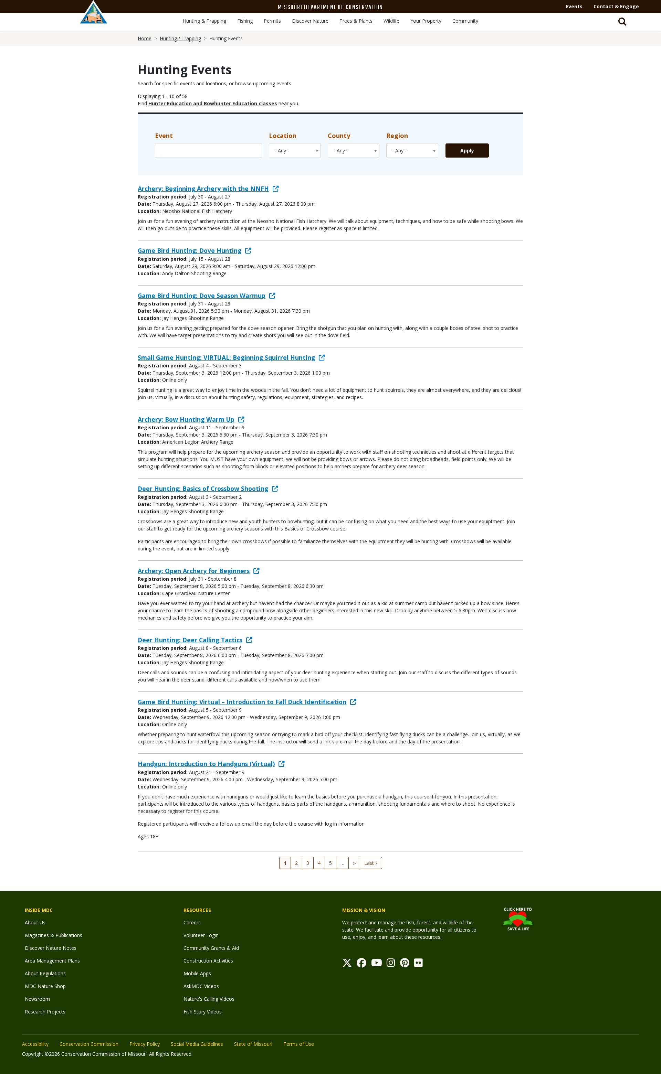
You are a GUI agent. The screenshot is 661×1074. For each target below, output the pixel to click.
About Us (35, 922)
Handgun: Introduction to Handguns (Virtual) (206, 764)
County (339, 135)
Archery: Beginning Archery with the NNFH (203, 188)
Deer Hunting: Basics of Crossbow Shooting (203, 488)
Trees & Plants (356, 21)
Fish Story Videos (202, 1011)
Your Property (425, 21)
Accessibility (35, 1044)
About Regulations (45, 973)
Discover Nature (310, 21)
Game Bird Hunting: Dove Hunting (189, 250)
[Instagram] (391, 964)
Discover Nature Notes (50, 948)
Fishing (245, 21)
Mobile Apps (197, 973)
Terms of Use (298, 1044)
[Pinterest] (404, 964)
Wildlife (391, 21)
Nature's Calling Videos (208, 999)
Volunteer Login (201, 935)
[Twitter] (347, 964)
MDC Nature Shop (45, 986)
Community (465, 21)
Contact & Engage (616, 6)
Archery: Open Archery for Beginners (194, 571)
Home (144, 38)
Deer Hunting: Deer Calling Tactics (190, 640)
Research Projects (45, 1011)
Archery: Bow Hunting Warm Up (186, 419)
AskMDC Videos (201, 986)
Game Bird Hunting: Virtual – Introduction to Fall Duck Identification (242, 702)
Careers (192, 922)
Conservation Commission (89, 1044)
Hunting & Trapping (204, 21)
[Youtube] (376, 964)
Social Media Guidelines (197, 1044)
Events (574, 6)
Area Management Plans (52, 960)
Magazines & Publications (53, 935)
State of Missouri (253, 1044)
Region (397, 135)
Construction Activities (208, 960)
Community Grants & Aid (211, 948)
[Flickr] (418, 964)
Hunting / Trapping (180, 38)
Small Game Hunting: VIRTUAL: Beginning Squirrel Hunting (226, 357)
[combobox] (295, 150)
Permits (272, 21)
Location (282, 135)
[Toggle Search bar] (622, 22)
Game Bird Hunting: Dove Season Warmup (201, 295)
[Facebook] (361, 964)
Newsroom (37, 999)
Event (164, 135)
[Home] (93, 19)
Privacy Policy (144, 1044)
